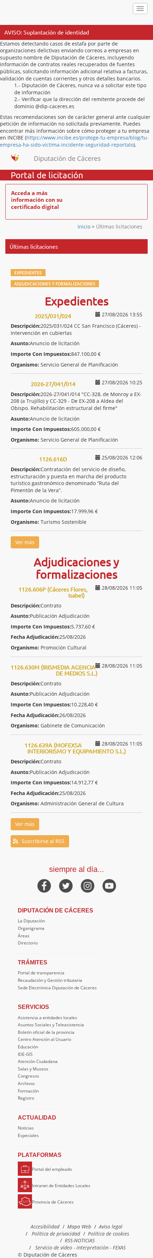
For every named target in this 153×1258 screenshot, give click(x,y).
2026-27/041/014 (53, 383)
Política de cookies (108, 1233)
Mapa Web (79, 1226)
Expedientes (28, 272)
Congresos (28, 1076)
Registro (26, 1098)
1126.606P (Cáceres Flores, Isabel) (53, 592)
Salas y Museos (33, 1069)
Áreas (24, 936)
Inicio (85, 226)
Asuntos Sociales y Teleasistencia (51, 1025)
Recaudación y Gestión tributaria (50, 980)
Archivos (26, 1083)
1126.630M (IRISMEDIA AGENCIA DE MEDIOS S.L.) (54, 670)
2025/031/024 (53, 315)
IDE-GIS (25, 1054)
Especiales (28, 1135)
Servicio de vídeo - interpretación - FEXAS (80, 1247)
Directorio (28, 943)
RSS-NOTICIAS (80, 1240)
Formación (28, 1091)
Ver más (25, 542)
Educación (28, 1047)
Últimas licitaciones (118, 226)
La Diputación (31, 921)
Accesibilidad (45, 1226)
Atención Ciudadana (38, 1061)
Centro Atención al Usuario (44, 1039)
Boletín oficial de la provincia (46, 1032)
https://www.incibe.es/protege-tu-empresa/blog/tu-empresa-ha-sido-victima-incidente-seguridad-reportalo (74, 141)
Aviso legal (110, 1226)
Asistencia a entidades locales (47, 1018)
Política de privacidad (56, 1233)
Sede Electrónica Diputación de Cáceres (57, 988)
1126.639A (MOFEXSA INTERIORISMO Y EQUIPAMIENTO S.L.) (75, 748)
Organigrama (31, 928)
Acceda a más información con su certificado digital (37, 199)
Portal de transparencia (41, 973)
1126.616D (53, 458)
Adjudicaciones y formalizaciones (54, 283)
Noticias (26, 1128)
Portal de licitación (47, 175)
